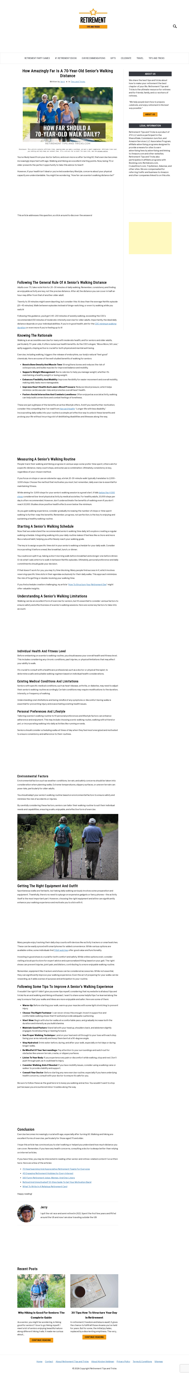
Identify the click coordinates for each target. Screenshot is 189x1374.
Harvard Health (67, 409)
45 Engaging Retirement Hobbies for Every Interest (47, 1173)
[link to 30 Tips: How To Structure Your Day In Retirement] (94, 1291)
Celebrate (126, 58)
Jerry (62, 81)
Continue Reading (41, 1340)
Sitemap (159, 1361)
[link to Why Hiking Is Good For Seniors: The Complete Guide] (41, 1291)
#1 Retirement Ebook (66, 58)
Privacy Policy (123, 1361)
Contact (49, 1361)
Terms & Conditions (142, 1361)
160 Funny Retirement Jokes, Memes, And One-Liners (48, 1178)
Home (39, 1361)
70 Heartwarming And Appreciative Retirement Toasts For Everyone (56, 1169)
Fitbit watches (61, 950)
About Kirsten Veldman (102, 1361)
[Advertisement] (150, 238)
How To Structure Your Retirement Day (87, 584)
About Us (150, 114)
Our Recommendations (93, 58)
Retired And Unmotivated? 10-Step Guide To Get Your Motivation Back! (56, 1182)
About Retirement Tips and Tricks (72, 1361)
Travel (140, 58)
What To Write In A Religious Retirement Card (44, 1186)
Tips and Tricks (156, 58)
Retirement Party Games (37, 58)
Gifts (113, 58)
